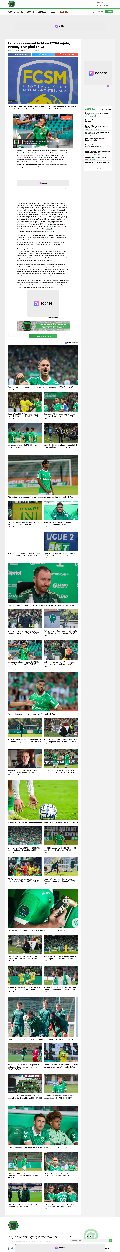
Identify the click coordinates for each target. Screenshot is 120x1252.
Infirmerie (19, 1236)
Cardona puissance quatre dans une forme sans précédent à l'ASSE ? (97, 151)
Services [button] (43, 11)
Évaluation (36, 1233)
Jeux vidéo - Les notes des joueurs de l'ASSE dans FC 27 (97, 120)
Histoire (21, 1238)
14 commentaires (35, 50)
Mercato (91, 135)
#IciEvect (42, 1233)
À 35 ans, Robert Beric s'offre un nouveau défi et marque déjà (96, 114)
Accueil (11, 11)
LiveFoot (36, 1241)
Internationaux (26, 1236)
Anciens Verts (93, 116)
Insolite (91, 123)
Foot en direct (46, 1241)
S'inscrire (109, 11)
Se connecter (98, 12)
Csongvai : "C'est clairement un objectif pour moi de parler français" (96, 145)
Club (39, 1236)
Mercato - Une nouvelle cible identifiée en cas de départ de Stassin (97, 133)
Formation (92, 159)
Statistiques (26, 1238)
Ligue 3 (52, 1236)
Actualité (10, 1233)
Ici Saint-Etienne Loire (21, 1241)
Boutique (64, 11)
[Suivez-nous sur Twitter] (12, 1249)
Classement (16, 1233)
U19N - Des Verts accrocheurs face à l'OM (97, 162)
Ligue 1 (32, 1238)
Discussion (30, 11)
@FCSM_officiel (40, 221)
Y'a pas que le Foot (13, 1238)
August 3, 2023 (49, 231)
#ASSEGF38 (97, 129)
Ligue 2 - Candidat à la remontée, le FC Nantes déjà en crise (96, 139)
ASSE (40, 1241)
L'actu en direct (106, 109)
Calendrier (23, 1233)
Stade (42, 1236)
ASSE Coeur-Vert (52, 1238)
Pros (9, 50)
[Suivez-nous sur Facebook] (8, 1249)
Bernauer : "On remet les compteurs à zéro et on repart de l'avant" (98, 126)
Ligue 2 (91, 141)
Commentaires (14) (43, 336)
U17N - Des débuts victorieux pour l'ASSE (96, 157)
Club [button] (54, 11)
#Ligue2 (49, 229)
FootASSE (30, 1241)
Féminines (34, 1236)
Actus (20, 11)
